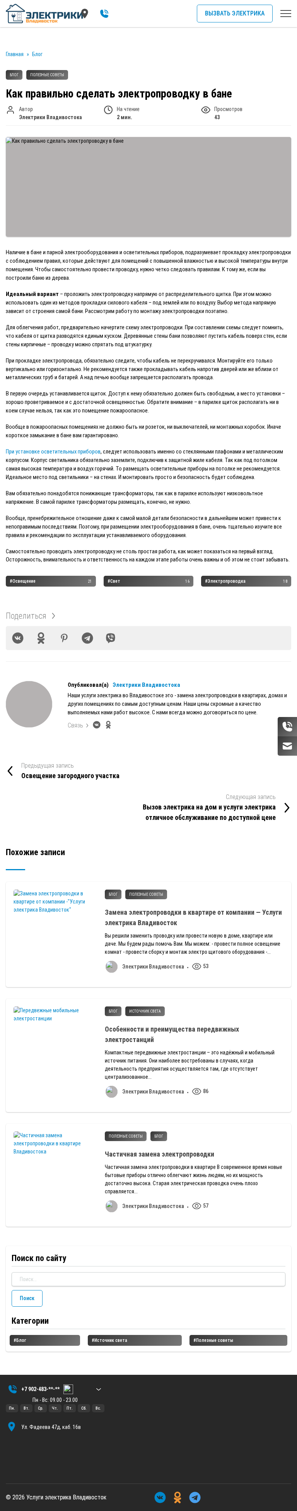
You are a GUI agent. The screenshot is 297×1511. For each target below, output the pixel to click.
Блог (14, 75)
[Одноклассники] (41, 638)
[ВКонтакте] (18, 638)
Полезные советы (47, 75)
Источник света (145, 1011)
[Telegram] (87, 638)
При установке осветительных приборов (53, 451)
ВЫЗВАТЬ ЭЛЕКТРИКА (235, 13)
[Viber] (110, 638)
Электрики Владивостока (146, 684)
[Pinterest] (64, 638)
